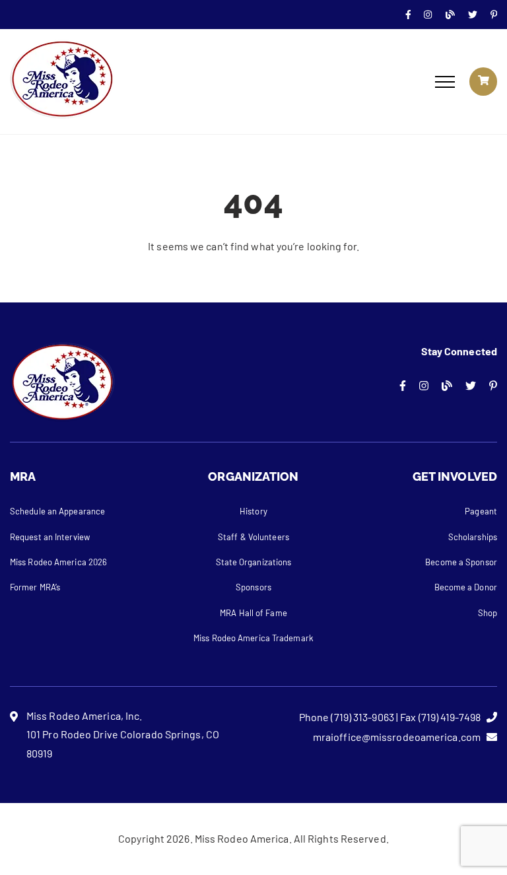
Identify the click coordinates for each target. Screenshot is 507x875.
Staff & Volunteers (253, 537)
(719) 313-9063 (362, 717)
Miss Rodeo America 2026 (58, 562)
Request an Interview (50, 537)
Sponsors (253, 587)
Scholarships (472, 537)
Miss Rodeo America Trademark (253, 638)
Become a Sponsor (461, 562)
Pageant (481, 511)
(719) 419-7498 (450, 717)
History (253, 511)
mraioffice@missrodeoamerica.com (397, 736)
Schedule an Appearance (57, 511)
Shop (487, 613)
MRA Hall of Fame (253, 613)
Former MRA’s (35, 587)
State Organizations (254, 562)
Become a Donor (465, 587)
